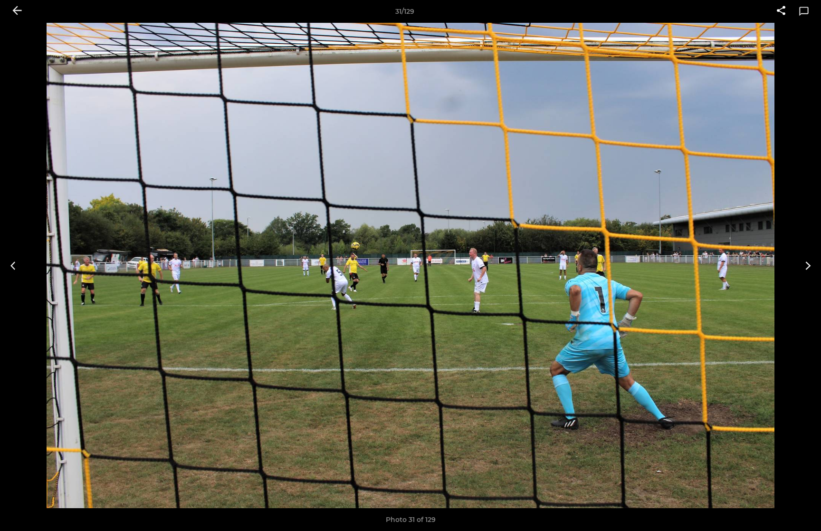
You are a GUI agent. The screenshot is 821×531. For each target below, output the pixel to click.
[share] (781, 11)
